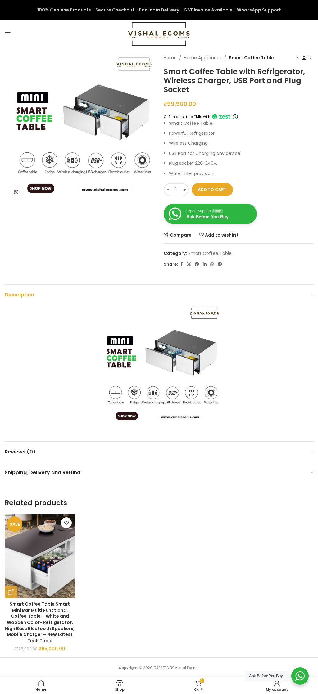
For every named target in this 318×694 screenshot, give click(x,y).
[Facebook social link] (181, 264)
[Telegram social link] (220, 264)
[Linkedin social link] (204, 264)
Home (170, 58)
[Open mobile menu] (8, 34)
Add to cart (212, 189)
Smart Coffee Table (251, 58)
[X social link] (189, 264)
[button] (11, 592)
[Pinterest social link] (197, 264)
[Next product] (310, 58)
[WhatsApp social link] (212, 264)
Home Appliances (203, 58)
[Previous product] (298, 58)
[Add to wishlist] (66, 522)
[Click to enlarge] (16, 192)
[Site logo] (159, 34)
